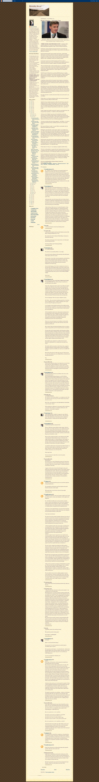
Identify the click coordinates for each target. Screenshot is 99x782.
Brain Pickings (33, 217)
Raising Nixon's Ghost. (34, 149)
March (32, 190)
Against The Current (34, 213)
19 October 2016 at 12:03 (48, 456)
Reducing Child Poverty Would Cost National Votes (35, 165)
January (32, 193)
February (32, 192)
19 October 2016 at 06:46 (48, 183)
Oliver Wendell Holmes (51, 164)
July (32, 185)
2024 (31, 102)
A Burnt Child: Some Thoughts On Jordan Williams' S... (35, 180)
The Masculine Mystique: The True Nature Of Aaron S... (35, 161)
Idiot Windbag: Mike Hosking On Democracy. (34, 152)
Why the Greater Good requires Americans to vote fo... (35, 137)
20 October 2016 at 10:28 (48, 657)
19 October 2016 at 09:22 (48, 276)
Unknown (47, 481)
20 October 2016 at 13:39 (48, 730)
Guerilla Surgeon (48, 169)
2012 (31, 198)
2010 (31, 201)
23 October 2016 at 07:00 (48, 750)
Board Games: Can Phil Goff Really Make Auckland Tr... (34, 125)
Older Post (68, 769)
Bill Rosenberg (49, 163)
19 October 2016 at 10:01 (48, 392)
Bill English (45, 163)
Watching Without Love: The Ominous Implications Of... (35, 174)
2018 (31, 110)
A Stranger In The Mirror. (35, 131)
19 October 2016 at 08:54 (48, 228)
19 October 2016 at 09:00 (48, 245)
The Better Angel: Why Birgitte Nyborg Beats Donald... (35, 122)
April (32, 189)
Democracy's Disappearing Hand (34, 156)
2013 (31, 197)
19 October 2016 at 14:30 (48, 579)
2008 (31, 204)
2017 (31, 111)
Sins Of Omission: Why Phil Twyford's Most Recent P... (35, 168)
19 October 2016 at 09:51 (48, 369)
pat (45, 225)
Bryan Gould (33, 219)
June (32, 187)
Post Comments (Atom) (50, 772)
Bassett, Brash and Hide (34, 214)
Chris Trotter (34, 26)
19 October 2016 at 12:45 (48, 478)
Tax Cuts (57, 164)
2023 (31, 103)
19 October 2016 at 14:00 (48, 491)
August (32, 184)
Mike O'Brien (45, 164)
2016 (31, 112)
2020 (31, 107)
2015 (31, 194)
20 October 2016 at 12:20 (48, 700)
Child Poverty (55, 163)
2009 (31, 202)
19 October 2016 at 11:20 (48, 410)
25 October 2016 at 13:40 (48, 764)
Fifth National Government (62, 163)
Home (55, 769)
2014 (31, 196)
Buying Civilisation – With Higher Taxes (34, 140)
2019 (31, 108)
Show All (38, 224)
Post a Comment (44, 767)
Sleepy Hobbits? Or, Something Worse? (34, 171)
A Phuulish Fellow (34, 209)
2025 (31, 100)
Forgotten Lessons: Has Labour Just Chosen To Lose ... (35, 118)
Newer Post (43, 769)
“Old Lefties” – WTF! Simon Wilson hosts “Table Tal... (34, 129)
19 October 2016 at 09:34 (48, 359)
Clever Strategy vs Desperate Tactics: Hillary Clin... (34, 158)
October (32, 116)
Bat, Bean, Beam (33, 216)
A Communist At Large (34, 208)
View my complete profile (33, 51)
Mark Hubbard (48, 186)
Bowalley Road (35, 6)
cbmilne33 (47, 733)
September (33, 183)
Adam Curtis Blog (34, 211)
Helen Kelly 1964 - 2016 (35, 150)
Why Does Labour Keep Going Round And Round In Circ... (35, 133)
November (33, 115)
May (32, 188)
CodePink (32, 220)
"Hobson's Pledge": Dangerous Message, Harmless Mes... (35, 177)
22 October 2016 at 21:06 (48, 742)
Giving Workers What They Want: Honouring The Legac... (34, 146)
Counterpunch (33, 222)
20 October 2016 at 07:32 (48, 636)
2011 (31, 200)
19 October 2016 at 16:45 (48, 586)
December (33, 114)
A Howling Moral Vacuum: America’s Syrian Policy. (34, 142)
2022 (31, 104)
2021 (31, 106)
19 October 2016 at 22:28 (48, 625)
